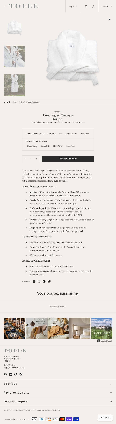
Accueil (7, 102)
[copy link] (49, 282)
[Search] (86, 6)
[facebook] (33, 282)
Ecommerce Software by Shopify (47, 410)
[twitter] (39, 282)
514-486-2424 (9, 365)
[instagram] (21, 374)
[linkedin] (10, 374)
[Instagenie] (104, 341)
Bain (14, 102)
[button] (5, 6)
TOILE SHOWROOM (22, 410)
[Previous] (8, 328)
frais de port (41, 122)
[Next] (108, 328)
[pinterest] (44, 282)
